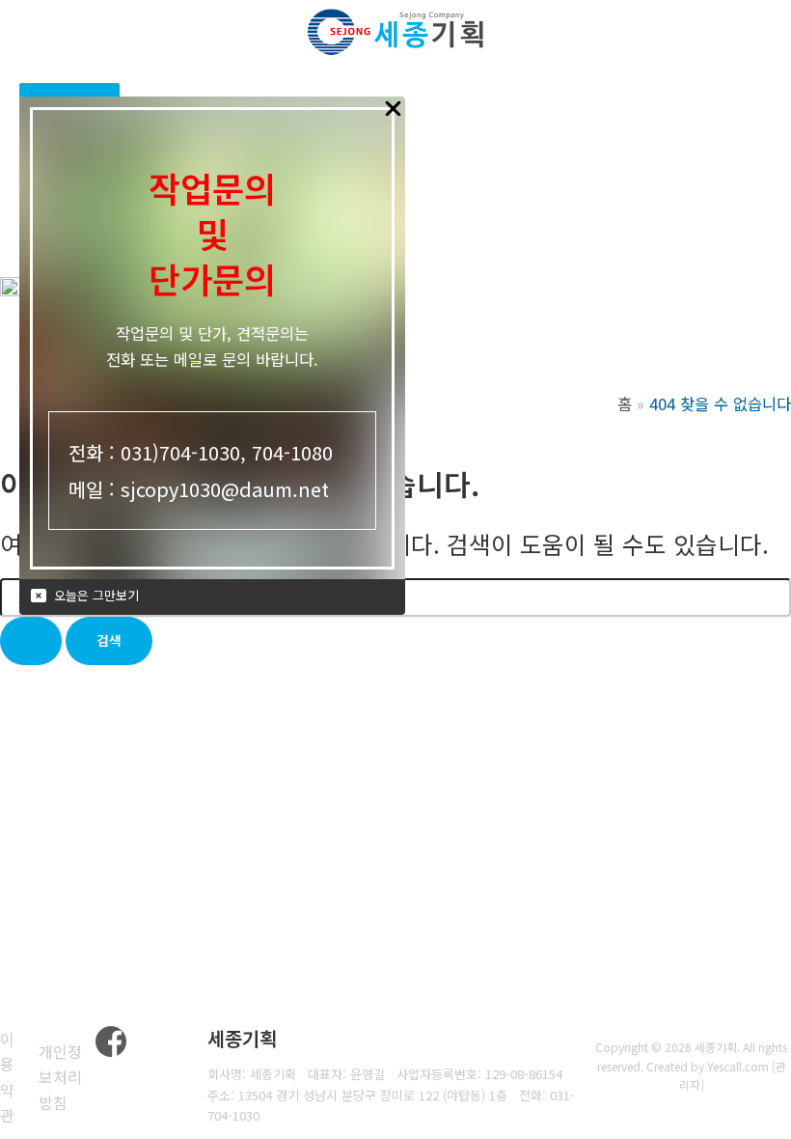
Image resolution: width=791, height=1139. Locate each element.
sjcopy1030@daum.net (225, 489)
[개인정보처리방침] (67, 1077)
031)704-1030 (180, 452)
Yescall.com (738, 1066)
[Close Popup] (393, 110)
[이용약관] (14, 1077)
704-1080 (292, 452)
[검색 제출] (31, 641)
